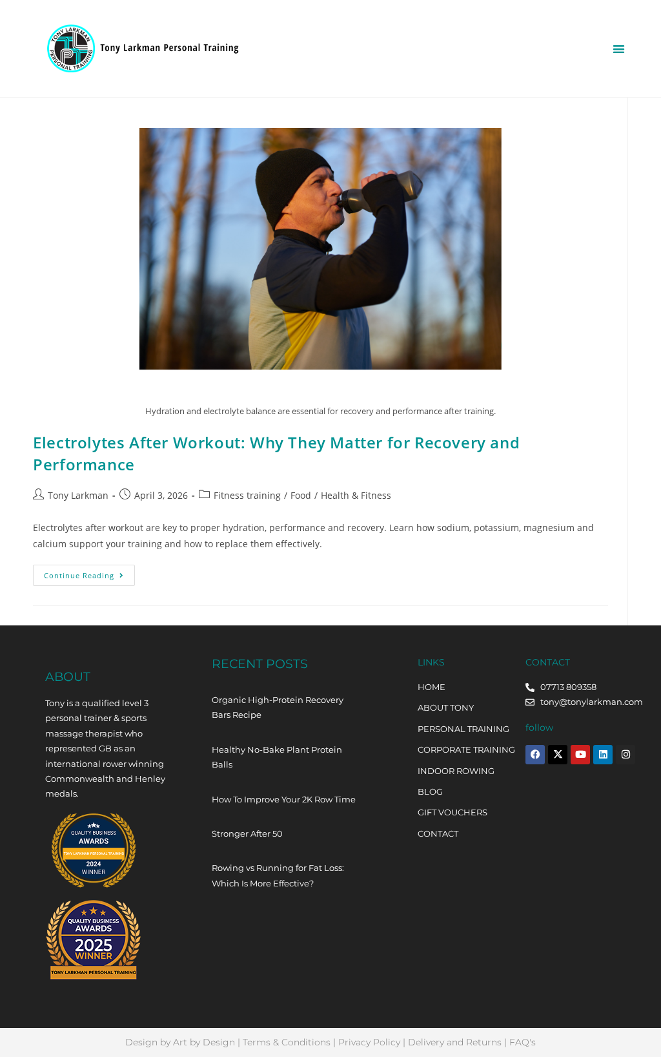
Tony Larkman (78, 495)
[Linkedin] (603, 754)
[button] (618, 48)
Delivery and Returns (455, 1042)
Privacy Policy (369, 1042)
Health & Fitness (356, 495)
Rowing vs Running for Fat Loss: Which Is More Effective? (278, 875)
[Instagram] (625, 754)
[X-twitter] (557, 754)
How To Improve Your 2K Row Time (284, 799)
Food (300, 495)
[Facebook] (535, 754)
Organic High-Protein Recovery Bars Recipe (277, 707)
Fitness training (247, 495)
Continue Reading (89, 572)
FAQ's (522, 1042)
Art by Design (204, 1042)
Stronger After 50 (247, 833)
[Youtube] (580, 754)
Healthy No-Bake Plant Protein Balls (277, 756)
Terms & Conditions (286, 1042)
